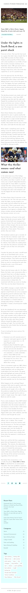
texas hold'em (14, 563)
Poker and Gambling (9, 542)
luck (6, 565)
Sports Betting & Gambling (10, 545)
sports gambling (18, 565)
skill (21, 563)
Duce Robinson (8, 577)
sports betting (8, 556)
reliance (10, 565)
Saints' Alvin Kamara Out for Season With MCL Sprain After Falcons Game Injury (13, 519)
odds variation (16, 559)
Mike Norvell (17, 577)
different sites (8, 559)
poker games (8, 561)
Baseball (6, 548)
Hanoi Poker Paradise (14, 4)
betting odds (17, 556)
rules (19, 561)
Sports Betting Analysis (9, 537)
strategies (7, 563)
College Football (7, 34)
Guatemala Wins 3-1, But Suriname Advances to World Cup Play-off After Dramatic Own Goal (13, 505)
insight (14, 568)
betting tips (7, 570)
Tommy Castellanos (9, 574)
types (14, 561)
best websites (8, 568)
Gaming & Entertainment (10, 534)
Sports (5, 531)
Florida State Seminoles (10, 572)
